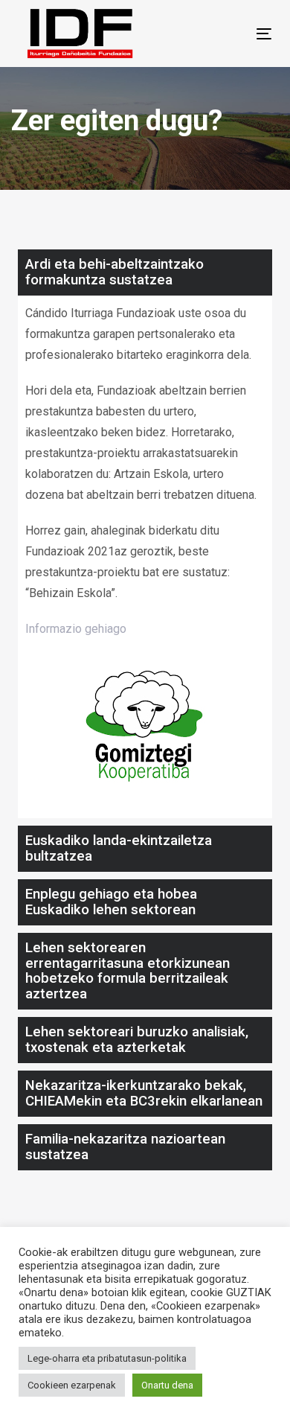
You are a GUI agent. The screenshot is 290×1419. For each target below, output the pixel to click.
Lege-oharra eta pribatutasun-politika (107, 1358)
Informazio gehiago (75, 629)
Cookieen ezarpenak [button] (72, 1385)
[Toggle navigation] (229, 33)
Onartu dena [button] (167, 1385)
